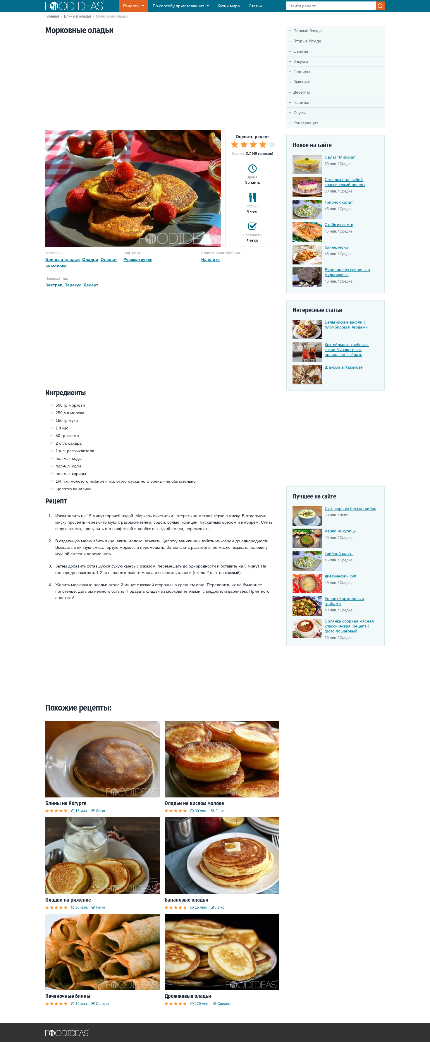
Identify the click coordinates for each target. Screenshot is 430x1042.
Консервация (306, 123)
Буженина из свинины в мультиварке (347, 272)
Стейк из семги (339, 224)
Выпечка (301, 82)
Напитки (301, 102)
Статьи (255, 6)
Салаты (300, 51)
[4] (262, 144)
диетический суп (340, 576)
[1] (234, 144)
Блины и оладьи (77, 16)
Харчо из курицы (341, 531)
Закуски (300, 61)
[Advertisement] (162, 80)
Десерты (301, 92)
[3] (253, 144)
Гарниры (301, 71)
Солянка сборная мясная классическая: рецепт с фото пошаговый (349, 626)
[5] (272, 144)
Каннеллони (336, 247)
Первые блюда (307, 30)
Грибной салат (339, 202)
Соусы (299, 112)
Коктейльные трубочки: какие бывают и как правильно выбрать (347, 349)
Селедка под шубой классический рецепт (345, 182)
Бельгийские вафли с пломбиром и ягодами (346, 324)
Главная (52, 16)
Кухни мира (229, 6)
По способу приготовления (178, 6)
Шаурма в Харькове (344, 367)
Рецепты (131, 6)
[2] (243, 144)
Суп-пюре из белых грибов (350, 508)
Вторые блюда (307, 41)
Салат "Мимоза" (340, 157)
